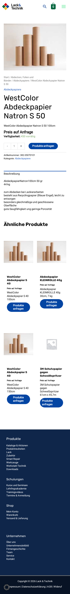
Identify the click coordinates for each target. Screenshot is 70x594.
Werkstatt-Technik (16, 466)
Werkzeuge (12, 462)
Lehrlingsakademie (16, 488)
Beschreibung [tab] (12, 174)
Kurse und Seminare (17, 485)
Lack (9, 452)
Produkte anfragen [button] (18, 307)
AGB (49, 586)
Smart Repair (13, 459)
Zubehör (10, 455)
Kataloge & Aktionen (17, 445)
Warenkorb (12, 515)
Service (10, 555)
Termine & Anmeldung (18, 495)
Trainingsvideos (14, 492)
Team (9, 552)
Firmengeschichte (15, 549)
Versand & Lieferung (17, 518)
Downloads (12, 469)
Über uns (11, 542)
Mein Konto (12, 511)
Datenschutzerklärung (33, 586)
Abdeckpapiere (21, 80)
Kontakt (10, 559)
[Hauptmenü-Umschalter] (63, 6)
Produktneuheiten (15, 449)
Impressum (14, 586)
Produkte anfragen (43, 146)
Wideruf (58, 586)
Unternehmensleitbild (17, 545)
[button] (44, 6)
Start (6, 77)
